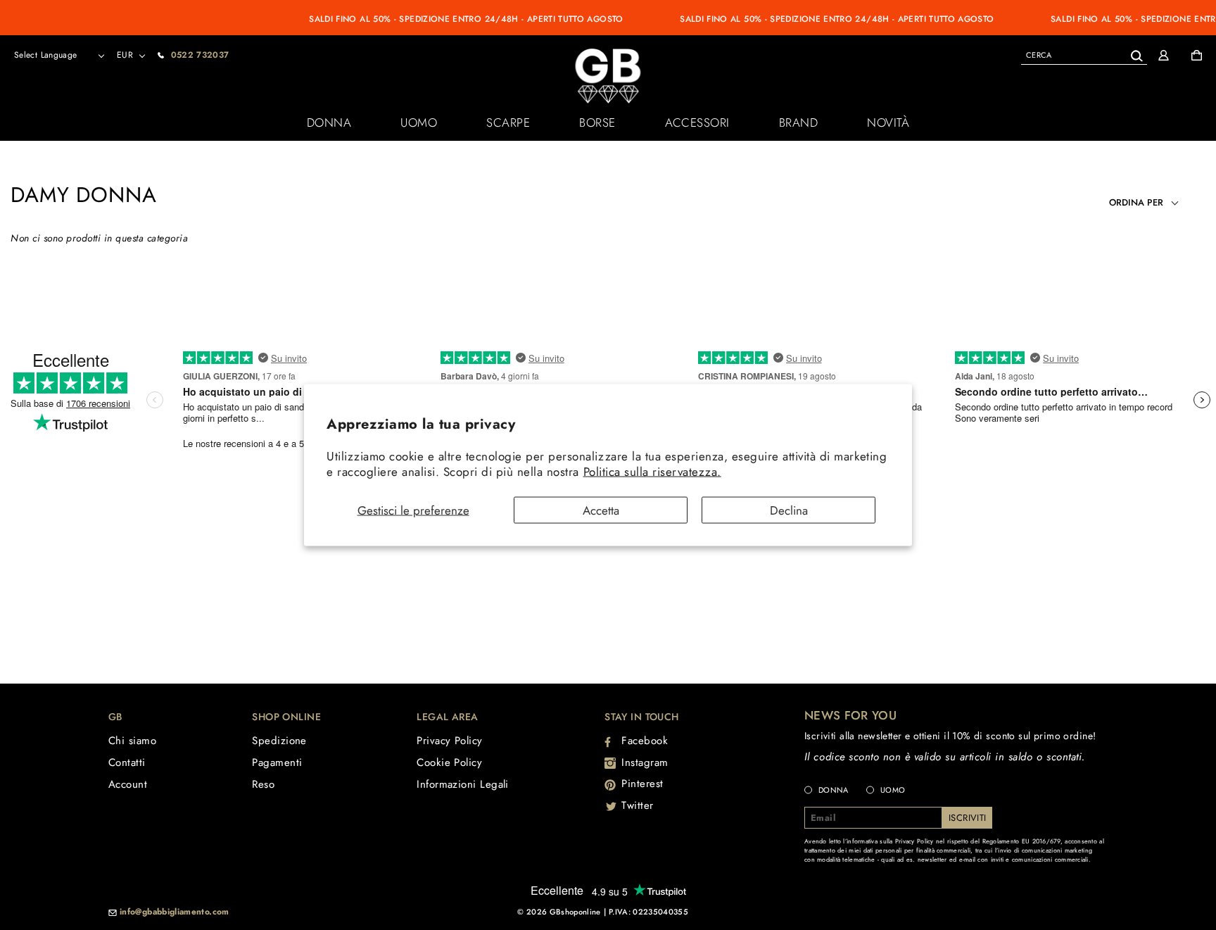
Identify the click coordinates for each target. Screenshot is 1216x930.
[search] (1084, 54)
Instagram (645, 762)
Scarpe (508, 122)
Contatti (127, 762)
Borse (597, 122)
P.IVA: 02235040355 (648, 911)
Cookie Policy (449, 762)
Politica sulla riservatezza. (652, 471)
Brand (798, 122)
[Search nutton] (1136, 53)
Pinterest (642, 783)
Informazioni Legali (463, 784)
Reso (263, 784)
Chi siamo (132, 740)
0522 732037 (200, 55)
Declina (789, 510)
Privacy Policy (449, 740)
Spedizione (279, 740)
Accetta (601, 510)
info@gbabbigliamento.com (174, 912)
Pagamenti (277, 762)
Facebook (644, 740)
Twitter (637, 805)
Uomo (418, 122)
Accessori (697, 122)
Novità (888, 122)
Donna (329, 122)
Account (127, 784)
